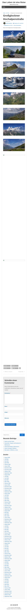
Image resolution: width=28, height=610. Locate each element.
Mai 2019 (7, 582)
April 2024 (7, 498)
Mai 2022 (7, 529)
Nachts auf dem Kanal (9, 441)
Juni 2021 (7, 546)
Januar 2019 (7, 589)
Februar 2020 (7, 569)
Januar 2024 (7, 503)
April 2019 (7, 584)
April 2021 (7, 550)
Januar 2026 (7, 466)
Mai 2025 (7, 479)
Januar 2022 (7, 534)
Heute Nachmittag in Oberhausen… (12, 446)
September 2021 (8, 541)
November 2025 (8, 469)
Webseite (7, 418)
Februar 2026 (7, 464)
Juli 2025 (6, 476)
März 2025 (7, 481)
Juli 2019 (6, 579)
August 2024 (7, 493)
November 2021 (8, 538)
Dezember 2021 (8, 536)
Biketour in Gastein (8, 371)
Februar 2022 (7, 533)
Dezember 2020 (8, 555)
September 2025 (8, 473)
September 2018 (8, 596)
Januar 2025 (7, 485)
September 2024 (8, 491)
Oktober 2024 (7, 490)
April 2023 (7, 514)
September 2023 (8, 509)
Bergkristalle (20, 371)
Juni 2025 (7, 478)
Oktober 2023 (7, 507)
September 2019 (8, 575)
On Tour (7, 13)
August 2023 (7, 510)
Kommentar (7, 393)
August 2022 (7, 524)
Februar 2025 (7, 483)
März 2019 (7, 586)
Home (4, 13)
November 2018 (8, 593)
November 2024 (8, 488)
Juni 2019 (7, 581)
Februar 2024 (7, 502)
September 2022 (8, 522)
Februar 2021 (7, 553)
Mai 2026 (7, 461)
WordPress (19, 608)
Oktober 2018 (7, 594)
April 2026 (7, 462)
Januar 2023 (7, 517)
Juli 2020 (6, 562)
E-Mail (6, 412)
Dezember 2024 (8, 486)
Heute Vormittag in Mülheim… (11, 448)
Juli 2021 (6, 545)
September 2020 (8, 558)
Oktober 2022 (7, 521)
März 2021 (7, 551)
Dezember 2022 (8, 519)
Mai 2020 (7, 565)
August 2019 (7, 577)
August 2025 (7, 474)
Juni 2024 (7, 495)
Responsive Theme (10, 608)
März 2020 (7, 567)
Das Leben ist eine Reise (14, 2)
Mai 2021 (7, 548)
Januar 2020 (7, 570)
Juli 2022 (6, 526)
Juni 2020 (7, 563)
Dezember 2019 (8, 572)
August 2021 (7, 543)
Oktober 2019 (7, 574)
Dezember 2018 (8, 591)
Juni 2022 (7, 527)
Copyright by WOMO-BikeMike (15, 607)
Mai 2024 (7, 497)
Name (6, 406)
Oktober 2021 (7, 539)
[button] (7, 366)
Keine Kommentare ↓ (17, 25)
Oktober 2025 (7, 471)
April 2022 (7, 531)
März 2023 (7, 515)
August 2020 (7, 560)
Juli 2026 (6, 459)
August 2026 (7, 457)
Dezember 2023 (8, 505)
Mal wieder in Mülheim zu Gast (11, 450)
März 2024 (7, 500)
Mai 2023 (7, 512)
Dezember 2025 (8, 467)
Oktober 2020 (7, 557)
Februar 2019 (7, 587)
